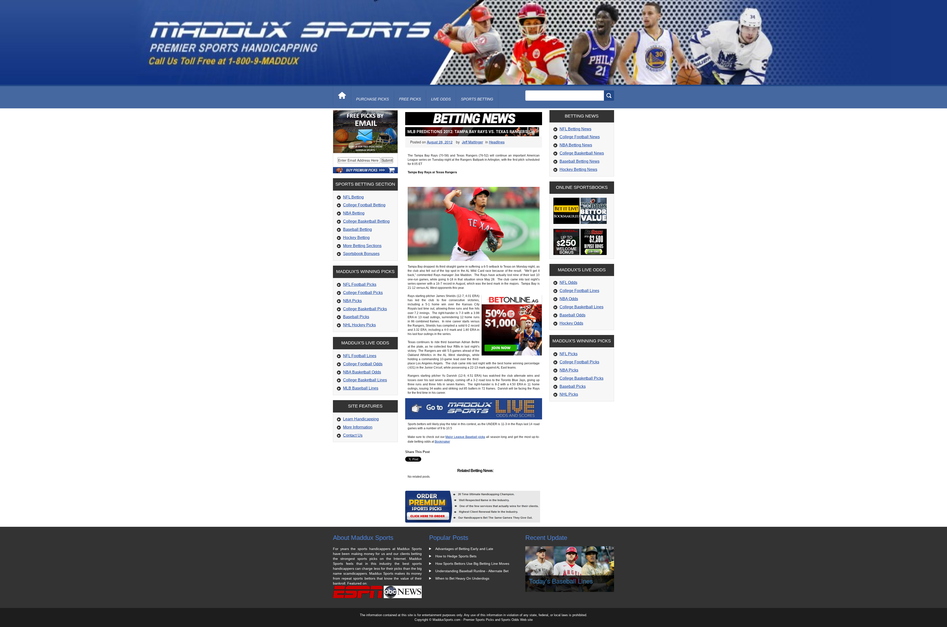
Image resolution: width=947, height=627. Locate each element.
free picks (410, 99)
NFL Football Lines (359, 356)
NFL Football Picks (359, 284)
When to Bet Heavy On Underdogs (462, 578)
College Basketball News (582, 153)
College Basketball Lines (365, 380)
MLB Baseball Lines (360, 388)
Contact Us (353, 435)
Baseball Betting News (580, 161)
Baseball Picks (356, 317)
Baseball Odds (572, 315)
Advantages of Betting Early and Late (464, 549)
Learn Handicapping (361, 419)
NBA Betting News (576, 145)
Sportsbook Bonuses (361, 254)
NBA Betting (353, 213)
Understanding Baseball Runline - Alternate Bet (472, 571)
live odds (441, 99)
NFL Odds (568, 282)
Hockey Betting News (578, 169)
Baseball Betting (357, 229)
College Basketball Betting (366, 221)
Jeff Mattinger (472, 141)
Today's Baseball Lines (561, 580)
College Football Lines (579, 291)
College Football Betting (364, 205)
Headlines (497, 141)
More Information (357, 427)
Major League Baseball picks (465, 436)
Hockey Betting (356, 237)
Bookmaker (442, 441)
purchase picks (372, 99)
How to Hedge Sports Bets (455, 556)
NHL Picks (569, 394)
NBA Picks (352, 301)
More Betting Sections (362, 246)
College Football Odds (362, 364)
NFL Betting (353, 197)
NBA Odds (569, 299)
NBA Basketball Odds (362, 372)
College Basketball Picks (365, 309)
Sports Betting (477, 99)
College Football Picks (363, 293)
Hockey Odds (571, 323)
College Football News (580, 137)
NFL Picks (569, 354)
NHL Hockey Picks (359, 325)
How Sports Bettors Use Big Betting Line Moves (472, 564)
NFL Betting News (575, 129)
